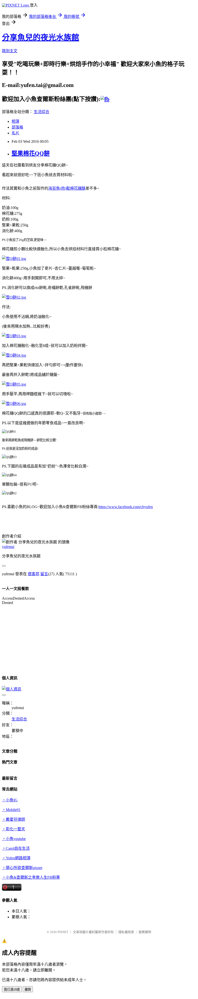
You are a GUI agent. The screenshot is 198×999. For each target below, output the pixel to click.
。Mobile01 (11, 810)
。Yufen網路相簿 (16, 858)
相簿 (15, 121)
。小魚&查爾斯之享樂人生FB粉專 (31, 877)
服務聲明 (145, 932)
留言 (44, 574)
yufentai (8, 547)
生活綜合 (41, 112)
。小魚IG (10, 800)
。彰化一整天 (13, 829)
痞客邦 (33, 574)
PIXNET (62, 932)
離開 (28, 989)
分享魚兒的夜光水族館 (40, 37)
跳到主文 (9, 51)
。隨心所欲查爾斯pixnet (22, 868)
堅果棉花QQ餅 (31, 153)
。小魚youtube (14, 839)
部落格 (17, 127)
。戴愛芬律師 (13, 819)
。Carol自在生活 (16, 848)
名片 (15, 133)
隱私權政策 (126, 932)
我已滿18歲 (12, 989)
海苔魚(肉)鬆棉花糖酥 (66, 188)
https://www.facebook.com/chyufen (126, 507)
